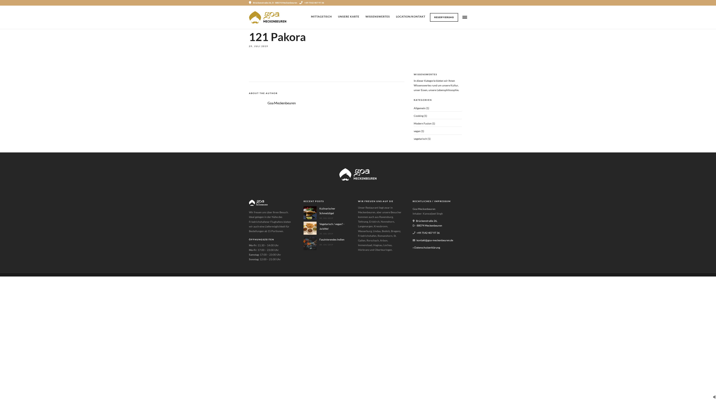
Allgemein (419, 108)
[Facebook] (362, 259)
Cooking (418, 115)
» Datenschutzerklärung (426, 247)
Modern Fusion (422, 123)
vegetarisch (420, 138)
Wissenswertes (377, 16)
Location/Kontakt (410, 16)
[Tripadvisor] (465, 3)
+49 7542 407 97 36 (314, 2)
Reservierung (444, 17)
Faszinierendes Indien (331, 239)
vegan (417, 131)
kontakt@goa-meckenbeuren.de (435, 240)
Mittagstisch (321, 16)
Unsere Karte (348, 16)
